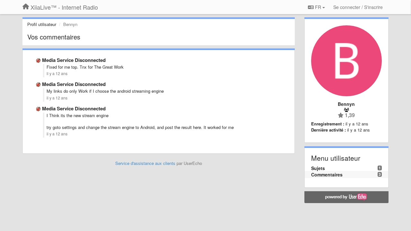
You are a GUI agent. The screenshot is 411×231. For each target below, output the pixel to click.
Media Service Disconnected (74, 60)
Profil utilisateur (41, 24)
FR (318, 7)
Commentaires (327, 174)
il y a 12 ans (57, 73)
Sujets (318, 168)
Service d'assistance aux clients (145, 163)
